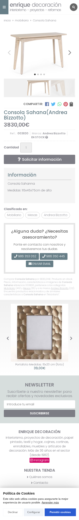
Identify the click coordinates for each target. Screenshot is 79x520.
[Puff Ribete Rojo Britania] (40, 333)
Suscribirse (39, 413)
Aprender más (50, 502)
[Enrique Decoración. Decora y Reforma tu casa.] (38, 7)
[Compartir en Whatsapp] (60, 104)
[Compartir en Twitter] (53, 104)
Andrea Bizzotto (60, 288)
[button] (35, 74)
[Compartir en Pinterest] (65, 104)
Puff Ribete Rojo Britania (40, 364)
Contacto (40, 483)
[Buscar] (73, 7)
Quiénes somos (40, 477)
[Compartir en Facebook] (47, 104)
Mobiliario (9, 288)
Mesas (27, 288)
